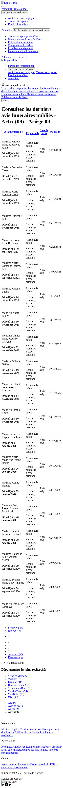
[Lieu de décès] (44, 137)
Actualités (7, 30)
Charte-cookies (28, 729)
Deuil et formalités (18, 24)
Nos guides (15, 12)
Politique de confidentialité (28, 732)
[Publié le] (55, 135)
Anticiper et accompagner (21, 18)
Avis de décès (15, 705)
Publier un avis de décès (14, 57)
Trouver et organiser (18, 21)
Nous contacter (9, 764)
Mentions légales (10, 729)
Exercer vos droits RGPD (43, 764)
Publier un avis (14, 97)
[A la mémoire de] (13, 135)
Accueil (12, 702)
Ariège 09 (13, 708)
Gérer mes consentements (14, 767)
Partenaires (24, 764)
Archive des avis (30, 749)
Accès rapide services (31, 30)
